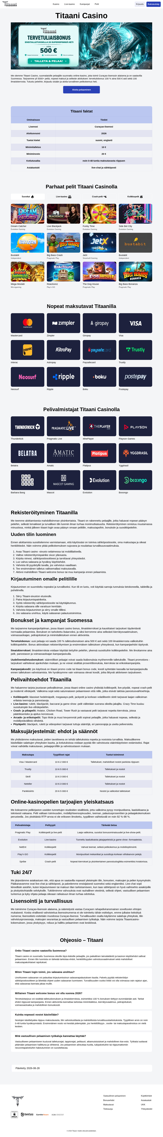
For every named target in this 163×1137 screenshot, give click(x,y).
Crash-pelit (97, 197)
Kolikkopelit (133, 197)
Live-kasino (61, 197)
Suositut (26, 197)
